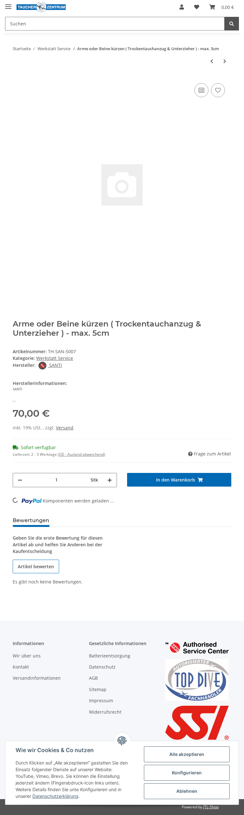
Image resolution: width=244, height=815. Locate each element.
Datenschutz (102, 667)
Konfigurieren (187, 772)
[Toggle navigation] (8, 4)
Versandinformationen (37, 678)
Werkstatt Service (54, 358)
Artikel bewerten (36, 566)
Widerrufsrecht (105, 712)
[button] (181, 7)
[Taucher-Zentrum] (41, 7)
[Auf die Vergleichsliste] (201, 90)
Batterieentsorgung (109, 656)
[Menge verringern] (20, 480)
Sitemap (97, 689)
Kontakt (21, 667)
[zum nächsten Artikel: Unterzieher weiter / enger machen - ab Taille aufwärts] (224, 61)
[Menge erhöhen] (110, 480)
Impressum (101, 700)
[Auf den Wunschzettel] (218, 90)
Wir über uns (27, 656)
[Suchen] (231, 23)
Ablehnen (186, 791)
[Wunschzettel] (196, 7)
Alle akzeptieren (186, 754)
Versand (64, 428)
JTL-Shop (211, 807)
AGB (93, 678)
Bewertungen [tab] (31, 520)
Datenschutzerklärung (55, 796)
